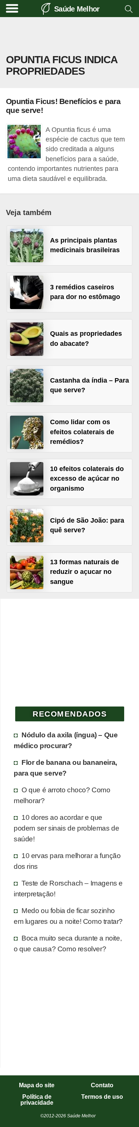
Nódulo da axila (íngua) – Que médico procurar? (66, 740)
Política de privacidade (36, 1100)
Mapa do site (36, 1085)
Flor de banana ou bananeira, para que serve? (65, 767)
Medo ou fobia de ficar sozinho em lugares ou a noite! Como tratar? (68, 915)
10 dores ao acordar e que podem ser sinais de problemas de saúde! (66, 828)
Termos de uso (102, 1097)
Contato (102, 1085)
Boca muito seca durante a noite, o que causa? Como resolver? (68, 943)
